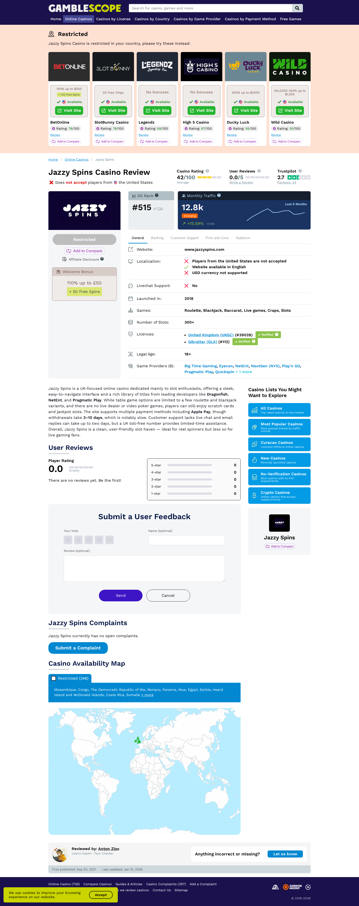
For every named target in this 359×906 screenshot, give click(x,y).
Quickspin (224, 372)
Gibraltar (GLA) (202, 342)
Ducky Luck (238, 122)
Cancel (168, 595)
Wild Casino (282, 122)
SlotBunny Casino (112, 122)
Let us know (285, 854)
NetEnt (242, 366)
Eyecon (226, 366)
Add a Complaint (203, 884)
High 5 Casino (196, 122)
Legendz (147, 122)
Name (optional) (160, 531)
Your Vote (71, 531)
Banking (157, 238)
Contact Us (162, 890)
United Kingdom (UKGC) (211, 335)
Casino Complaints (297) (166, 884)
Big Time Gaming (200, 366)
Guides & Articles (129, 884)
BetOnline (59, 122)
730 (160, 209)
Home (53, 159)
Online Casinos (77, 159)
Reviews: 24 (286, 182)
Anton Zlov (108, 848)
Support (185, 238)
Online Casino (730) (64, 884)
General (138, 238)
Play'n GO (291, 366)
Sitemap (181, 890)
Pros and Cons (217, 238)
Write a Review (241, 182)
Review (55, 135)
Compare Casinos (98, 884)
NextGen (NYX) (265, 366)
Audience (243, 238)
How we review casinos (130, 890)
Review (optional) (77, 551)
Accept (101, 895)
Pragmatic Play (198, 372)
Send (121, 595)
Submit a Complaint (78, 647)
